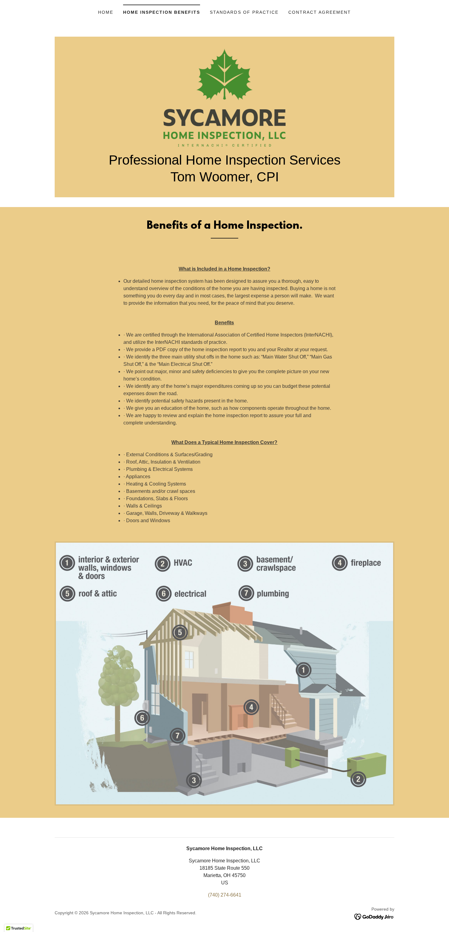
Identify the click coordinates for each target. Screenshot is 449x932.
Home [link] (105, 12)
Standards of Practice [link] (244, 12)
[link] (224, 97)
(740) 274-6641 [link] (224, 894)
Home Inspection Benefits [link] (161, 12)
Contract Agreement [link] (319, 12)
